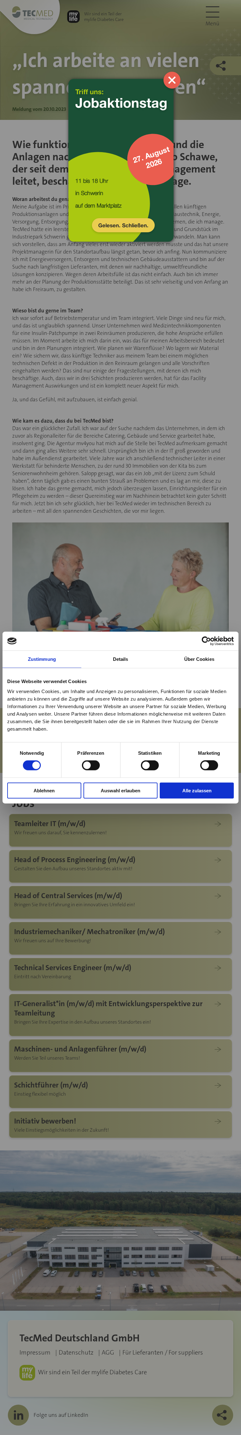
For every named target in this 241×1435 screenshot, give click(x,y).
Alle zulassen (197, 790)
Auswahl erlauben (120, 790)
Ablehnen (44, 790)
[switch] (91, 765)
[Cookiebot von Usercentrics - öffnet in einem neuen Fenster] (206, 641)
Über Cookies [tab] (199, 659)
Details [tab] (120, 659)
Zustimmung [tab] (42, 659)
